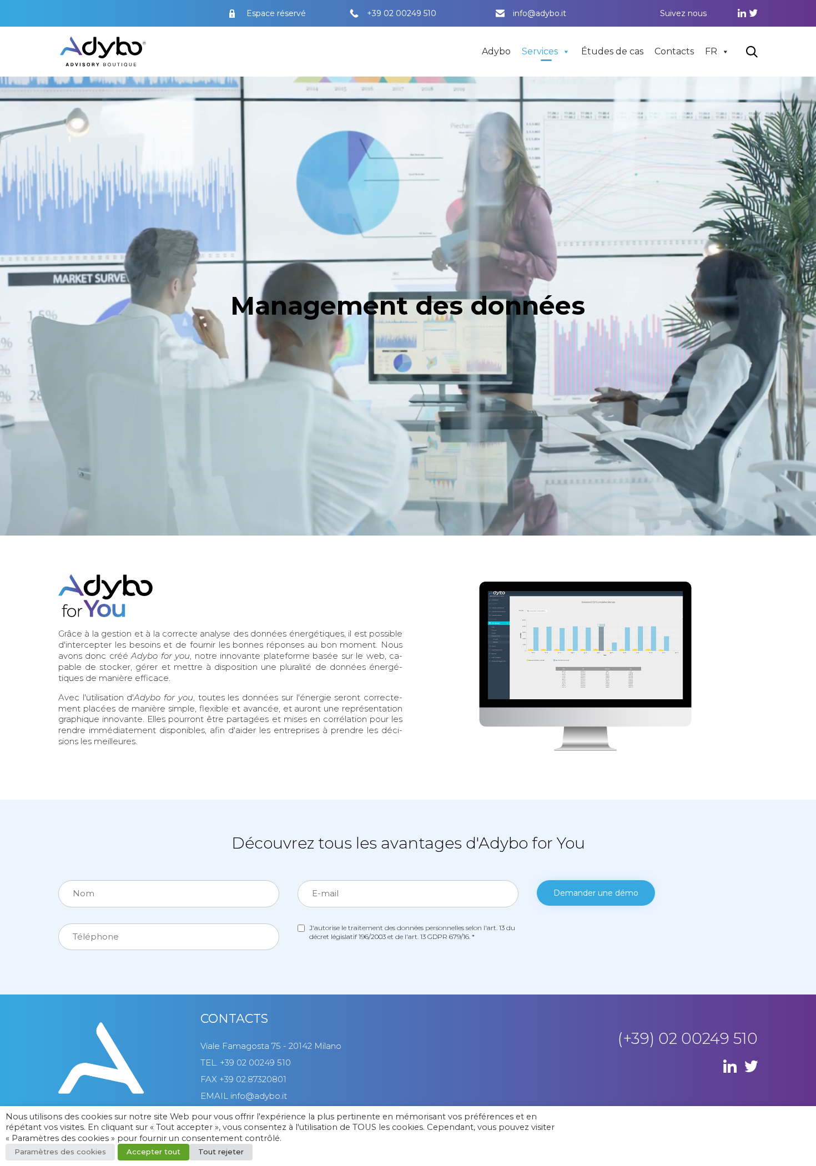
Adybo (496, 51)
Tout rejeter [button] (221, 1151)
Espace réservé (276, 13)
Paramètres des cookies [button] (60, 1151)
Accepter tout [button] (153, 1151)
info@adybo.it (539, 13)
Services (540, 51)
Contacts (674, 51)
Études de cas (612, 51)
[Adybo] (103, 51)
